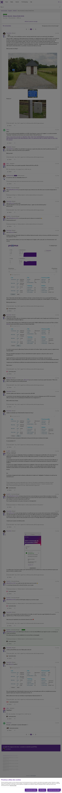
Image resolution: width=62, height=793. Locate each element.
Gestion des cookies (13, 785)
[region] (31, 785)
